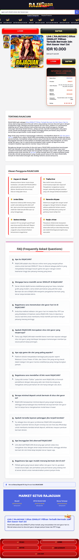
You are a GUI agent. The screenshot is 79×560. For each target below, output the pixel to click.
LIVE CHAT (41, 554)
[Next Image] (41, 52)
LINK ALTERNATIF (59, 548)
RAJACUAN (69, 78)
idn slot (33, 152)
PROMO (21, 542)
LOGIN (20, 31)
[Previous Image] (12, 52)
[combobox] (37, 12)
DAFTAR (58, 31)
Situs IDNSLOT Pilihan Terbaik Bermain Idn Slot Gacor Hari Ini (47, 122)
